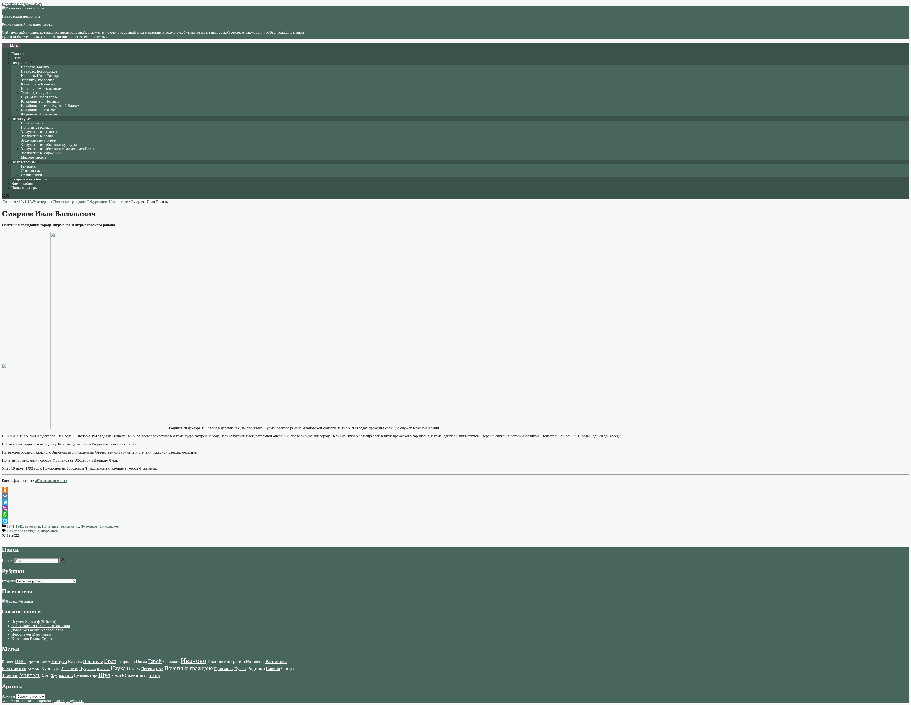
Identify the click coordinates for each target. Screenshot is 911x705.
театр (154, 675)
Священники (31, 175)
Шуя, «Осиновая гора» (39, 97)
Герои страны (32, 123)
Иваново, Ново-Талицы (40, 76)
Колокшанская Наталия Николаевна (40, 626)
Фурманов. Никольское (40, 114)
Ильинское (255, 661)
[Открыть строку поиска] (5, 196)
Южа (116, 675)
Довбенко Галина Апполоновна (37, 630)
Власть (75, 661)
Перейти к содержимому (22, 4)
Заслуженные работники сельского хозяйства (57, 149)
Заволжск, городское (37, 80)
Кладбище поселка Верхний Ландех (50, 106)
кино (144, 675)
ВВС (20, 661)
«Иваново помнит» (51, 481)
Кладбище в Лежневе (38, 110)
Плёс (159, 669)
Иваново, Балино (35, 67)
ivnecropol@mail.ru (69, 701)
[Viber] (455, 508)
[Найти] (62, 560)
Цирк (94, 676)
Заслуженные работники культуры (49, 144)
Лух (82, 668)
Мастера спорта (33, 157)
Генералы (28, 166)
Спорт (287, 668)
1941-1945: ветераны (35, 202)
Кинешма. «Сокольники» (41, 88)
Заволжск (171, 661)
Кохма (33, 668)
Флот (45, 675)
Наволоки (103, 669)
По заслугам (21, 119)
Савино (273, 668)
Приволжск (223, 669)
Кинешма (276, 661)
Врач (110, 661)
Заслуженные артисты (39, 132)
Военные (93, 661)
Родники (256, 668)
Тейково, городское (36, 93)
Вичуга (59, 661)
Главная (17, 54)
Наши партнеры (24, 188)
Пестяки (148, 669)
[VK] (455, 496)
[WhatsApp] (455, 514)
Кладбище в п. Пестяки (40, 101)
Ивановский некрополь (21, 16)
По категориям (23, 162)
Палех (133, 668)
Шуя (104, 675)
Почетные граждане (37, 127)
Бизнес (8, 661)
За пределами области (29, 179)
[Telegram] (455, 502)
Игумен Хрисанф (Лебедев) (33, 622)
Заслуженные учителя (38, 140)
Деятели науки (33, 171)
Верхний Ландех (39, 662)
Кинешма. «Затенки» (38, 84)
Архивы (8, 696)
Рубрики (9, 581)
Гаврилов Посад (132, 661)
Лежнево (69, 668)
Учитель (29, 675)
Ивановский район (226, 661)
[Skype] (455, 521)
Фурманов (49, 531)
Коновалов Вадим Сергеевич (35, 639)
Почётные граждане (69, 202)
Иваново (193, 660)
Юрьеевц (130, 675)
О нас (16, 58)
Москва (91, 669)
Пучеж (240, 668)
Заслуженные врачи (37, 136)
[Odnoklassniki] (455, 490)
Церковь (81, 675)
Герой (155, 661)
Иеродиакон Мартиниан (31, 634)
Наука (118, 668)
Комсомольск (14, 668)
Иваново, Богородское (39, 71)
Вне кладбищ (22, 183)
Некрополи (20, 63)
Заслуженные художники (41, 153)
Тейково (10, 675)
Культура (50, 668)
